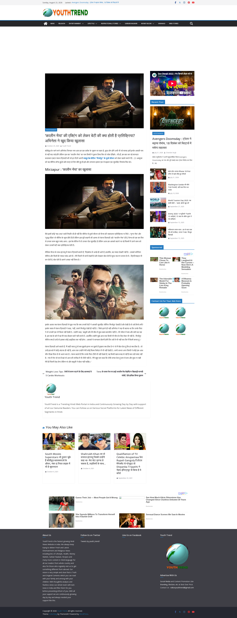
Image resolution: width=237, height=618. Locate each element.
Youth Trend (66, 146)
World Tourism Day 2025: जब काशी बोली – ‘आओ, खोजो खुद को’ (179, 201)
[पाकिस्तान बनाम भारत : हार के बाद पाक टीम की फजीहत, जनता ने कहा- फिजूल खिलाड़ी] (158, 234)
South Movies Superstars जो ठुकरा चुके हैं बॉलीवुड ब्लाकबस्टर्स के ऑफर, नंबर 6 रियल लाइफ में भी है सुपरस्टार (58, 460)
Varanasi (161, 23)
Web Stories (173, 23)
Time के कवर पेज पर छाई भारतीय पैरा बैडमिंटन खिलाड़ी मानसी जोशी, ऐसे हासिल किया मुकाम (119, 373)
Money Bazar (146, 23)
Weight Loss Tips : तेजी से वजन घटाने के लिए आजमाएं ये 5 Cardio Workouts (69, 373)
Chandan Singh (171, 153)
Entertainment (75, 23)
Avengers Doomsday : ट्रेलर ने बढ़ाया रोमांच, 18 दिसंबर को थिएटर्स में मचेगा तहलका (171, 143)
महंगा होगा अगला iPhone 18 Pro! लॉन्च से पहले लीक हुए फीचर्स (179, 172)
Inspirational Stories (109, 23)
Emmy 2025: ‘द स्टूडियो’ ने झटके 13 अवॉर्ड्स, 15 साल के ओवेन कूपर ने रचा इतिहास (180, 216)
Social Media (165, 581)
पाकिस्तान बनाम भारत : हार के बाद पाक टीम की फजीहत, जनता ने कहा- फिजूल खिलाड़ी (180, 232)
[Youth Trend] (46, 24)
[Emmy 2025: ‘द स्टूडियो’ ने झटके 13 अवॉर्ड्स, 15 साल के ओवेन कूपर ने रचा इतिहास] (158, 218)
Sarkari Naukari (131, 23)
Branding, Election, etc (169, 584)
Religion (62, 23)
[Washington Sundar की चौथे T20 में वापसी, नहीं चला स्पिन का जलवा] (158, 189)
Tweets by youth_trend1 (90, 541)
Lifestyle (91, 23)
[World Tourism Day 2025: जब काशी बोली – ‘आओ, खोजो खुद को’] (158, 203)
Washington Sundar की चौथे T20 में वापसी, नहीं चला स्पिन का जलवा (178, 187)
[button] (82, 23)
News (52, 23)
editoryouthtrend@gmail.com (182, 587)
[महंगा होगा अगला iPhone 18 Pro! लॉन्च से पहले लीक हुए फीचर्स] (158, 174)
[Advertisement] (118, 45)
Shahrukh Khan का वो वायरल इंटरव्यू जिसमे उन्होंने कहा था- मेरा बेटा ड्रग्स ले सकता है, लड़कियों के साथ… (93, 458)
